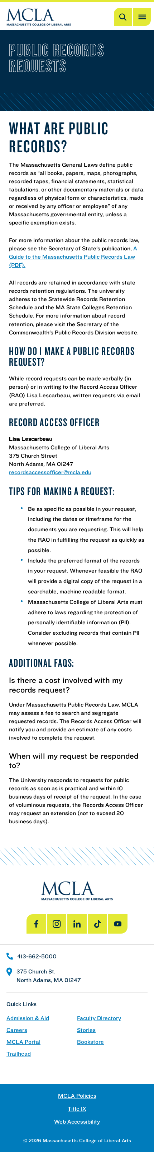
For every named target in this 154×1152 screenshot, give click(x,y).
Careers (16, 1030)
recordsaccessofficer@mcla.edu (50, 472)
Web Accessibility (77, 1121)
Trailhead (18, 1053)
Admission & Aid (27, 1018)
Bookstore (90, 1041)
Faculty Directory (99, 1018)
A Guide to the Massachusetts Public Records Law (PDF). (73, 256)
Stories (86, 1030)
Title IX (77, 1108)
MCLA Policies (77, 1095)
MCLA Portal (23, 1041)
